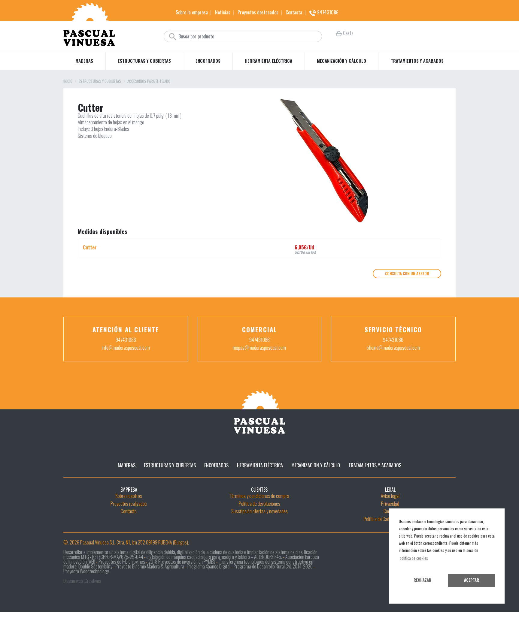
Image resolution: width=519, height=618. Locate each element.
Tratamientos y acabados (417, 60)
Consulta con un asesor (407, 273)
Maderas (84, 60)
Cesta (348, 33)
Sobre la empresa (192, 12)
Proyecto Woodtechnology (86, 571)
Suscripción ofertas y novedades (259, 511)
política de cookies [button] (414, 558)
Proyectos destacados (258, 12)
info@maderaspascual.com (126, 347)
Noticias (222, 12)
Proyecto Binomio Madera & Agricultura (150, 566)
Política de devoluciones (259, 503)
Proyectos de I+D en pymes (122, 561)
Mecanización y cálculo (341, 60)
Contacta (294, 12)
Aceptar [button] (471, 580)
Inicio (67, 81)
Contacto (129, 511)
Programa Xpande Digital (208, 566)
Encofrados (208, 60)
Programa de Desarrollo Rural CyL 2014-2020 (273, 566)
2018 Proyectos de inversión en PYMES (181, 561)
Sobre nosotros (128, 495)
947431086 (327, 12)
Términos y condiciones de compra (259, 495)
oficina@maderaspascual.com (393, 347)
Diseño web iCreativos (82, 580)
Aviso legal (390, 495)
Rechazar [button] (422, 580)
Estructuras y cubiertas (144, 60)
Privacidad (390, 503)
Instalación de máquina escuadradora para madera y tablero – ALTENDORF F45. (214, 556)
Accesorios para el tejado (148, 81)
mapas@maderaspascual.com (259, 347)
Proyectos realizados (129, 503)
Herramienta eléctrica (268, 60)
